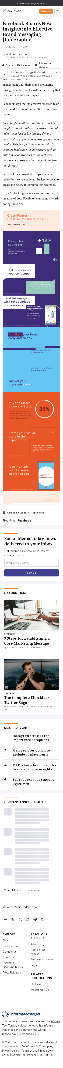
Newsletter (9, 957)
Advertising (37, 944)
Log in (34, 965)
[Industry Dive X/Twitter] (20, 919)
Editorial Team (11, 946)
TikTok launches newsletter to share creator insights (35, 767)
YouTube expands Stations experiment (33, 782)
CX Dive (36, 984)
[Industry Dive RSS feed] (42, 919)
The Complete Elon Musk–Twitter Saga (27, 700)
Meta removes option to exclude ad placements (31, 752)
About (6, 940)
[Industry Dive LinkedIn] (5, 919)
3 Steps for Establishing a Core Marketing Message (27, 641)
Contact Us (9, 951)
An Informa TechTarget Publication (31, 3)
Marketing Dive (40, 989)
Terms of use (29, 1050)
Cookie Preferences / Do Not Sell (32, 1054)
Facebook (24, 520)
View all (8, 890)
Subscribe (46, 11)
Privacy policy (10, 1050)
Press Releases (12, 972)
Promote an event (42, 959)
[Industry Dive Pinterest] (34, 919)
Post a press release (28, 890)
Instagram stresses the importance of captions (31, 738)
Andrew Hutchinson (17, 53)
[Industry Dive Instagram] (27, 919)
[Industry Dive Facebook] (12, 919)
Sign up (31, 572)
